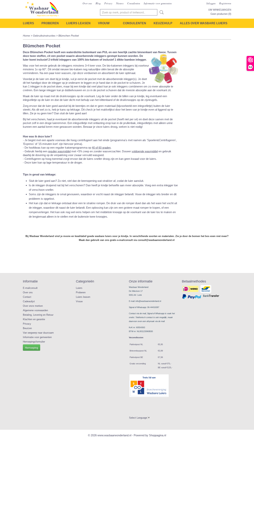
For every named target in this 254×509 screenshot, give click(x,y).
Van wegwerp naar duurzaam (38, 332)
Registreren (225, 3)
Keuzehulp (163, 23)
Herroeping (31, 347)
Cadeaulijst (29, 301)
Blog (98, 3)
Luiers (28, 23)
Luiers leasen (78, 23)
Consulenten (133, 3)
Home (26, 35)
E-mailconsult (30, 288)
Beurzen (27, 328)
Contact (27, 297)
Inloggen (211, 3)
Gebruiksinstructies (44, 35)
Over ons (87, 3)
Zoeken (161, 12)
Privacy (108, 3)
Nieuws (119, 3)
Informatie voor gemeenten (158, 3)
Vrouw (104, 23)
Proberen (50, 23)
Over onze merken (33, 305)
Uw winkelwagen (219, 9)
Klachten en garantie (34, 319)
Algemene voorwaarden (35, 310)
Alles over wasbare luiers (203, 23)
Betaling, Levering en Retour (38, 314)
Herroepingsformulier (34, 341)
